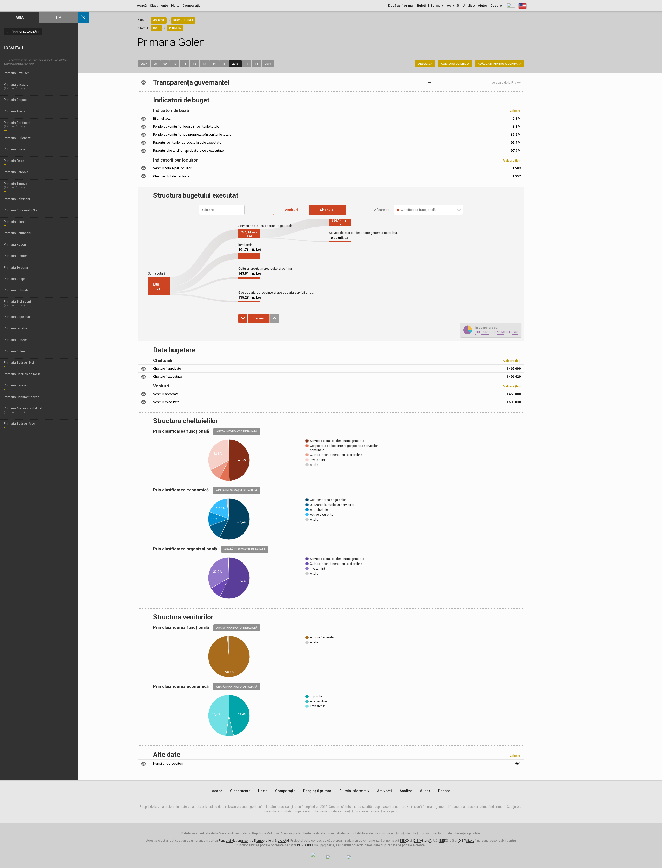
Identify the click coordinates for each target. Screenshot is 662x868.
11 (184, 63)
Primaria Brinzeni (16, 340)
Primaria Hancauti (16, 385)
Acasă (142, 5)
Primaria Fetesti (15, 161)
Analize (469, 5)
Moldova (158, 20)
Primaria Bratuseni (17, 73)
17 (246, 63)
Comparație (192, 5)
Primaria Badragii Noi (19, 362)
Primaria (175, 28)
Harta (175, 5)
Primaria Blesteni (16, 256)
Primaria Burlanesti (17, 138)
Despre (496, 5)
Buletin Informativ (430, 5)
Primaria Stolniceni (17, 303)
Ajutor (482, 5)
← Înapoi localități (23, 31)
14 (214, 63)
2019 (268, 63)
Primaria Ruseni (15, 244)
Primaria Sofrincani (17, 233)
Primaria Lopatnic (16, 328)
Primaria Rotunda (16, 290)
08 (155, 63)
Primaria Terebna (16, 267)
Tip (58, 17)
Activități (453, 5)
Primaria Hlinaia (15, 222)
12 (194, 63)
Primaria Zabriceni (17, 199)
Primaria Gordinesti (17, 124)
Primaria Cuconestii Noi (20, 210)
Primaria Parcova (16, 172)
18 (256, 63)
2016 (235, 63)
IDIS (310, 845)
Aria (20, 17)
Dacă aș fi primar (401, 5)
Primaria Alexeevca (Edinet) (23, 410)
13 (204, 63)
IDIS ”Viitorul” (422, 840)
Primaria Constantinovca (21, 397)
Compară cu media (455, 63)
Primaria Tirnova (15, 185)
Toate (156, 28)
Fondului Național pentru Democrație (245, 840)
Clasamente (159, 5)
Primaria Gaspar (15, 279)
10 (174, 63)
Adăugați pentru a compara (499, 63)
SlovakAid (282, 840)
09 (165, 63)
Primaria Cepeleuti (17, 317)
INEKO (404, 840)
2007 (144, 63)
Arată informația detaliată (236, 431)
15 (223, 63)
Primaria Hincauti (16, 149)
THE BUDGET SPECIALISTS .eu (496, 332)
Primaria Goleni (15, 351)
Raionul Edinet (183, 20)
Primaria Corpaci (15, 100)
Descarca (425, 63)
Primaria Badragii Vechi (20, 423)
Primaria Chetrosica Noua (22, 374)
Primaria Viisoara (16, 86)
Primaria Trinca (15, 111)
